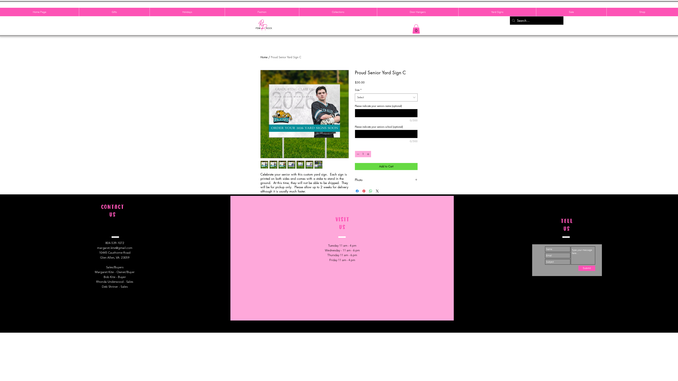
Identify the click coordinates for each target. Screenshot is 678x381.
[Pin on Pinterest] (364, 191)
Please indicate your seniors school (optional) (379, 126)
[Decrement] (357, 154)
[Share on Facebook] (357, 191)
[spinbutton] (363, 154)
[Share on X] (377, 191)
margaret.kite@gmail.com (114, 248)
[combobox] (386, 97)
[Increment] (368, 154)
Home (263, 57)
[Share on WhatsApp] (370, 191)
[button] (416, 29)
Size (358, 90)
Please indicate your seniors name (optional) (378, 106)
